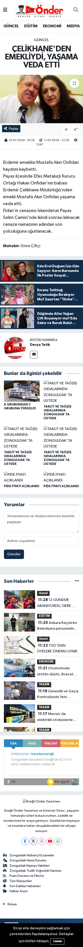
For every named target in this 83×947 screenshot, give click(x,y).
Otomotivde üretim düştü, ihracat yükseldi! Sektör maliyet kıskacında (57, 671)
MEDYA (73, 26)
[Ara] (75, 10)
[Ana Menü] (5, 10)
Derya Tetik (40, 344)
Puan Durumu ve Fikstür (26, 875)
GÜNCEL (11, 26)
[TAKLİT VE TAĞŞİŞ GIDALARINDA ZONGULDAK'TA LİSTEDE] (61, 392)
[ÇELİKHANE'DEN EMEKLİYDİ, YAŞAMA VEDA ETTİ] (41, 99)
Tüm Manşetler (20, 881)
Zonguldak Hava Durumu (27, 860)
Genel (43, 593)
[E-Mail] (34, 354)
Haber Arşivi (18, 891)
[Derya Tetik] (15, 348)
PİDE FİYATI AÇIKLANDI (21, 486)
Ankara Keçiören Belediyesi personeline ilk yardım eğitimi (57, 626)
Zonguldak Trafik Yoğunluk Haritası (35, 870)
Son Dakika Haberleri (25, 886)
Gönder (14, 554)
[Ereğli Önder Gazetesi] (39, 10)
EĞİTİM (30, 26)
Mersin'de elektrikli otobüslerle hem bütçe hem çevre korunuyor (56, 717)
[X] (33, 841)
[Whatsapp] (58, 841)
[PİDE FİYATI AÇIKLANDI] (22, 477)
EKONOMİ (52, 26)
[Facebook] (25, 841)
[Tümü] (77, 581)
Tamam (57, 941)
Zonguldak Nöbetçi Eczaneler (31, 855)
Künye (12, 904)
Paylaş (13, 128)
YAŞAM (44, 684)
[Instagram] (41, 841)
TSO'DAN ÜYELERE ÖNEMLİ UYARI (57, 648)
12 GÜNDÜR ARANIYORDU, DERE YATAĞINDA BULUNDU (56, 603)
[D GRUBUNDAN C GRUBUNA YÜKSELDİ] (22, 391)
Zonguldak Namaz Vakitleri (29, 865)
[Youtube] (50, 841)
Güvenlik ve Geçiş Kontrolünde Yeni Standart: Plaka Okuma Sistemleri (57, 694)
